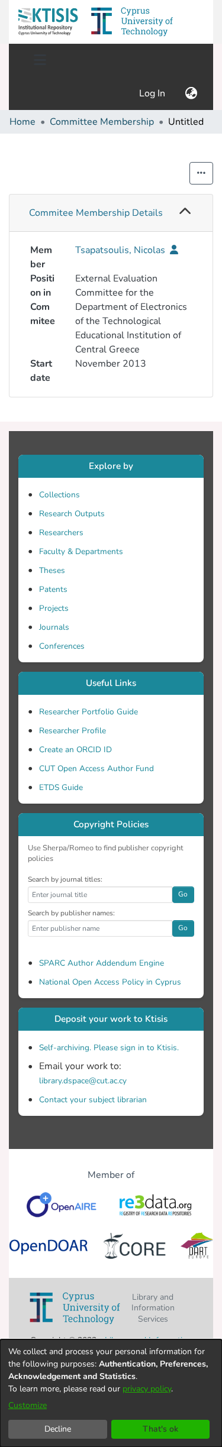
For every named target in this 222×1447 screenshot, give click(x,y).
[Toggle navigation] (39, 60)
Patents (53, 589)
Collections (59, 494)
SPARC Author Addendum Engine (101, 963)
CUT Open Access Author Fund (96, 768)
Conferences (62, 646)
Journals (54, 627)
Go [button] (183, 894)
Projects (54, 608)
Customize (27, 1405)
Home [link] (22, 121)
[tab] (111, 213)
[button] (48, 22)
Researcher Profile (72, 730)
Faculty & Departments (81, 551)
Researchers (61, 532)
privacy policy (147, 1388)
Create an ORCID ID (75, 749)
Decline (57, 1429)
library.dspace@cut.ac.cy (83, 1080)
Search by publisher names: (71, 913)
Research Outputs (72, 513)
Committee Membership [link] (102, 121)
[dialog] (111, 1393)
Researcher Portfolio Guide (88, 711)
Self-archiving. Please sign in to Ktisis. (109, 1047)
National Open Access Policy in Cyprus (110, 982)
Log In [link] (152, 93)
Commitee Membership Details (96, 212)
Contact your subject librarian (93, 1099)
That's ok (160, 1429)
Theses (52, 570)
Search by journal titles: (65, 879)
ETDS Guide (61, 787)
